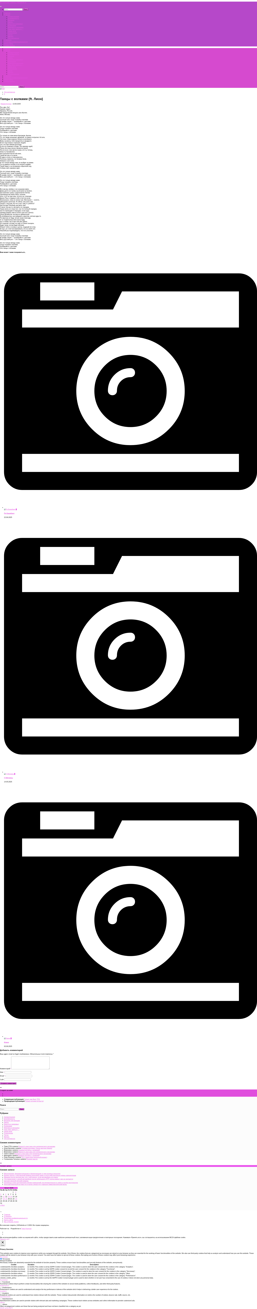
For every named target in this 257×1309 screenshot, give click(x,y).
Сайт (2, 1079)
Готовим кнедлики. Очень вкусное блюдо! (36, 1148)
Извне (6, 1042)
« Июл (2, 1205)
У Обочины (8, 778)
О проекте (8, 40)
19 (6, 1199)
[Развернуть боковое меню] (1, 1087)
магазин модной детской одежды (16, 1181)
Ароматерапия (13, 16)
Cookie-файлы (9, 45)
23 (16, 1199)
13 (9, 1196)
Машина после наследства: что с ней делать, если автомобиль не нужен (31, 1177)
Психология (12, 33)
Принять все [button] (4, 1239)
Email (2, 1076)
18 (4, 1199)
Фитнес (10, 36)
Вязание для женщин (12, 1120)
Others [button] (2, 1302)
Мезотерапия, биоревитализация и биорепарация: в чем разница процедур (32, 1174)
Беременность (13, 18)
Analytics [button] (3, 1291)
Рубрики (7, 15)
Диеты (10, 22)
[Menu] (1, 6)
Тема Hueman (26, 1228)
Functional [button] (4, 1280)
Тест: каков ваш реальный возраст (34, 1157)
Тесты (10, 35)
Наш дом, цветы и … (15, 29)
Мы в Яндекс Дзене (11, 1222)
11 (4, 1196)
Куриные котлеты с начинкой (29, 1150)
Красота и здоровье (15, 24)
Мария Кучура (6, 104)
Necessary (6, 1259)
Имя (2, 1072)
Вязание (11, 20)
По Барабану (9, 513)
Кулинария (12, 25)
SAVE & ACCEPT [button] (6, 1308)
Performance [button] (4, 1285)
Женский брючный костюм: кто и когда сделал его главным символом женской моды (35, 1184)
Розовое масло (32, 1159)
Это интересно (13, 38)
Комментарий (5, 1069)
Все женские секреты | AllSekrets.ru (13, 2)
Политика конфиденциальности (16, 42)
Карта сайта (8, 44)
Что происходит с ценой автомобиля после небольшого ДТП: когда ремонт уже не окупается (38, 1179)
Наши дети (12, 31)
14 (11, 1196)
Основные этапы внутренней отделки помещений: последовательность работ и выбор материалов (41, 1183)
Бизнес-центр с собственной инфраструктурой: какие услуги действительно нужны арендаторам (40, 1175)
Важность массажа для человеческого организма (36, 1146)
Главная (7, 13)
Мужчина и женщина (15, 27)
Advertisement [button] (5, 1297)
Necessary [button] (4, 1257)
